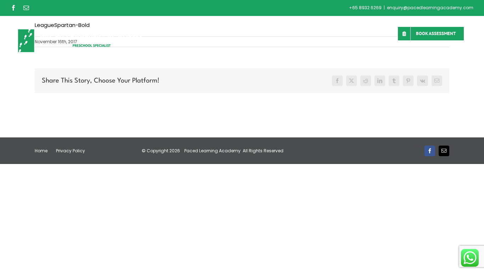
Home (41, 151)
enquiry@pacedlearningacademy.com (430, 8)
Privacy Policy (70, 151)
